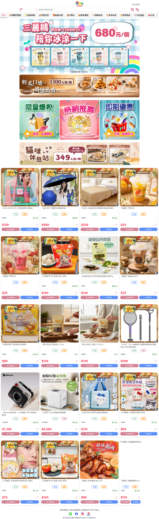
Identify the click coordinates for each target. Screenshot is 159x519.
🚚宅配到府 (44, 15)
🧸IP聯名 (71, 15)
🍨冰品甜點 (139, 15)
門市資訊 (95, 510)
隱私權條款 (64, 510)
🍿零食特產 (111, 15)
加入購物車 (10, 229)
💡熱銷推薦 (30, 15)
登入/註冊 (136, 4)
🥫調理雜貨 (125, 15)
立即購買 (30, 229)
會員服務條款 (76, 510)
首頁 (4, 15)
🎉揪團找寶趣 (15, 15)
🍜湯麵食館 (97, 15)
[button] (69, 71)
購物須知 (86, 510)
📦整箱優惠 (83, 15)
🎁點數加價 (58, 15)
